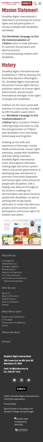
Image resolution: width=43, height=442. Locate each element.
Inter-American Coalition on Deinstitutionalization (14, 279)
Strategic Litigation (10, 266)
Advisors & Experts (10, 301)
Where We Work (11, 332)
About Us (6, 293)
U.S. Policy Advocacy (11, 275)
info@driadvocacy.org (18, 368)
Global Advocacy (9, 263)
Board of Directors (10, 296)
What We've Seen (11, 311)
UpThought (29, 411)
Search (35, 3)
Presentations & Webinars (14, 322)
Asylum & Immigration (12, 272)
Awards (5, 304)
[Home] (11, 3)
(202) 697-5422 (14, 372)
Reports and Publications (13, 316)
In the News (7, 319)
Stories (5, 325)
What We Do (9, 255)
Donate (26, 3)
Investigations (8, 260)
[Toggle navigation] (40, 3)
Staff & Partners (9, 299)
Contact (6, 341)
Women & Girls (9, 269)
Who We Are (9, 287)
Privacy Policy (10, 404)
